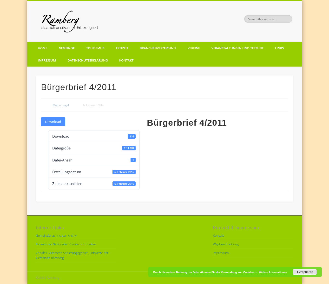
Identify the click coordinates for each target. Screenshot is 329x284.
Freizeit (122, 48)
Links (279, 48)
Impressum (47, 60)
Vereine (194, 48)
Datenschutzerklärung (87, 60)
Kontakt (126, 60)
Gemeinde (67, 48)
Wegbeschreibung (226, 244)
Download (53, 121)
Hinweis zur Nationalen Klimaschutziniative (66, 244)
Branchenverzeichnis (158, 48)
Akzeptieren (304, 272)
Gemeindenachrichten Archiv (56, 235)
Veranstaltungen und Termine (237, 48)
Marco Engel (61, 105)
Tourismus (95, 48)
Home (42, 48)
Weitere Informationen (273, 272)
